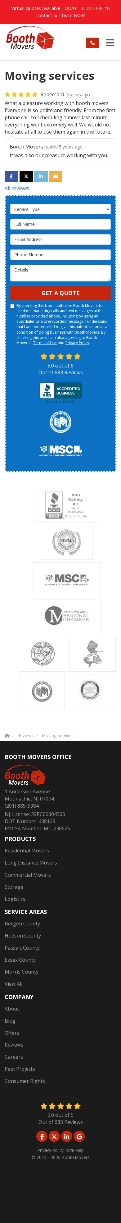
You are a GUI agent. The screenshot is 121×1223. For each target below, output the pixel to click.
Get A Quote (61, 293)
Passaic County (22, 947)
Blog (10, 1020)
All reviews (17, 188)
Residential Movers (27, 850)
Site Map (75, 1150)
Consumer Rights (25, 1081)
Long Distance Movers (31, 862)
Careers (14, 1056)
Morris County (21, 971)
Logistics (15, 899)
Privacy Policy (77, 342)
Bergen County (22, 923)
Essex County (20, 959)
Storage (14, 886)
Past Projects (20, 1069)
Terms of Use (45, 342)
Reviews (14, 1044)
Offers (12, 1032)
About (12, 1008)
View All (13, 983)
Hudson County (23, 935)
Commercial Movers (28, 874)
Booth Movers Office (38, 756)
